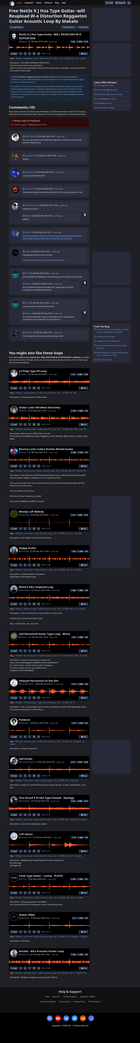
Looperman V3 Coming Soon (108, 341)
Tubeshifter (101, 94)
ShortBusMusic (27, 684)
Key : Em (71, 471)
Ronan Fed (107, 103)
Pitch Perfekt (101, 90)
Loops (19, 3)
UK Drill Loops (29, 471)
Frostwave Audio (116, 94)
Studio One (81, 471)
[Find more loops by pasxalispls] (20, 814)
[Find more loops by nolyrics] (20, 466)
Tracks (39, 3)
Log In (23, 124)
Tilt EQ (99, 85)
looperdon (29, 189)
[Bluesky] (66, 1018)
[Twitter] (75, 1018)
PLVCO (24, 879)
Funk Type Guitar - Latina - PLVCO (41, 875)
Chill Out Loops (30, 702)
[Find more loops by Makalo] (20, 53)
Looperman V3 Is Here (105, 336)
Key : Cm (69, 533)
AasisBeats (25, 590)
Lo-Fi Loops (28, 533)
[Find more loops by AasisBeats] (20, 604)
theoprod (25, 954)
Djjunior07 (29, 172)
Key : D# (72, 393)
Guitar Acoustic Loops (49, 58)
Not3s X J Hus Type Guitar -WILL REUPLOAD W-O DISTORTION (50, 36)
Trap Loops (28, 780)
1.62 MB (66, 58)
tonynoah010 (30, 155)
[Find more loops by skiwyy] (20, 424)
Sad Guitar (26, 758)
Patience (24, 719)
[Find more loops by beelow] (20, 388)
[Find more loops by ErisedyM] (20, 565)
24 (87, 374)
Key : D (72, 702)
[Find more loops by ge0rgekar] (20, 931)
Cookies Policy (79, 1001)
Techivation (109, 85)
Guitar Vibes (27, 914)
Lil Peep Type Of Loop (33, 371)
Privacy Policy (64, 1001)
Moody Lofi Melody (31, 511)
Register (32, 124)
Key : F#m (70, 897)
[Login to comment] (34, 53)
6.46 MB (61, 570)
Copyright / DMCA (87, 996)
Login (14, 54)
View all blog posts (104, 359)
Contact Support (70, 996)
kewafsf (28, 232)
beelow (24, 374)
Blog (57, 3)
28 (87, 762)
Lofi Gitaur (26, 834)
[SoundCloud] (83, 1018)
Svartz (27, 251)
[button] (129, 3)
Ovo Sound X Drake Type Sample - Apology (46, 797)
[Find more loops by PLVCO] (20, 892)
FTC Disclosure (94, 1001)
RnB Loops (28, 819)
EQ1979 (99, 99)
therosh (24, 637)
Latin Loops (28, 570)
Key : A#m (74, 655)
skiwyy (24, 410)
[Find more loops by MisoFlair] (20, 736)
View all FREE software (105, 108)
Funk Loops (28, 897)
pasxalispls (25, 801)
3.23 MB (63, 471)
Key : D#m (73, 429)
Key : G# (69, 856)
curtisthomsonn (31, 205)
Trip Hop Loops (30, 393)
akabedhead (26, 837)
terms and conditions (25, 82)
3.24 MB (64, 429)
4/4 (60, 58)
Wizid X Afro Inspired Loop (36, 587)
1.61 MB (64, 741)
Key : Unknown (75, 741)
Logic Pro (83, 429)
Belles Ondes (111, 99)
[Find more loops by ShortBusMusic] (20, 697)
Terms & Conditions (48, 1001)
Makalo (24, 41)
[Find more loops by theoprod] (20, 968)
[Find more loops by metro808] (20, 528)
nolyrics (24, 452)
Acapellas (29, 3)
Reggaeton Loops (31, 58)
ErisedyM (25, 551)
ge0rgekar (25, 918)
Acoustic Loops (30, 741)
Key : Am (74, 58)
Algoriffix (113, 90)
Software (48, 3)
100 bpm (18, 58)
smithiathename (28, 762)
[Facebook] (50, 1018)
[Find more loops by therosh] (20, 651)
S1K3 (27, 273)
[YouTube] (58, 1018)
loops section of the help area (70, 89)
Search (84, 27)
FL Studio (78, 533)
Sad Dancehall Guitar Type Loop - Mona (44, 634)
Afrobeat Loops (30, 429)
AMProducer (30, 136)
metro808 (25, 515)
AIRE (98, 103)
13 (87, 515)
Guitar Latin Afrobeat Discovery (39, 407)
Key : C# (69, 570)
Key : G (72, 973)
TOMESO (28, 332)
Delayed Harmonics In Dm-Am (38, 680)
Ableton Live (81, 973)
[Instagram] (91, 1018)
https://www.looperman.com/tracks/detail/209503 (43, 260)
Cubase (83, 58)
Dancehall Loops (30, 655)
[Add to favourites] (29, 54)
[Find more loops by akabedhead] (20, 851)
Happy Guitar (27, 548)
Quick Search (69, 27)
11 (87, 801)
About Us (56, 996)
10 (87, 42)
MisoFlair (25, 723)
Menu (17, 27)
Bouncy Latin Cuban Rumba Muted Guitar (46, 449)
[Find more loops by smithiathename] (20, 775)
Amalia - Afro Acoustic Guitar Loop (41, 951)
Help (64, 3)
